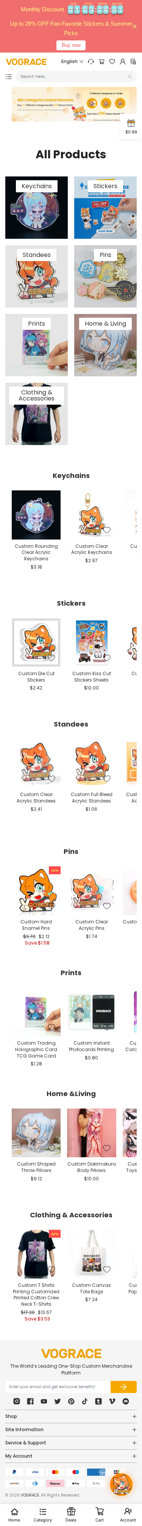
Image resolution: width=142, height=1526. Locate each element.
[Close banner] (134, 26)
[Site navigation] (8, 76)
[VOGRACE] (26, 62)
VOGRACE (30, 1495)
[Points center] (133, 61)
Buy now (71, 45)
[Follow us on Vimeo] (112, 1401)
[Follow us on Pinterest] (71, 1401)
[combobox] (73, 76)
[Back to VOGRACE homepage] (71, 1353)
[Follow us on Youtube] (44, 1401)
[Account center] (122, 61)
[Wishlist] (112, 61)
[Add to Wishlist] (51, 530)
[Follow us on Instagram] (16, 1401)
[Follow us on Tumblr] (98, 1401)
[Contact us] (90, 61)
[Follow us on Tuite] (57, 1401)
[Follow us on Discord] (126, 1401)
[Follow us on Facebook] (30, 1401)
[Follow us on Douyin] (85, 1401)
